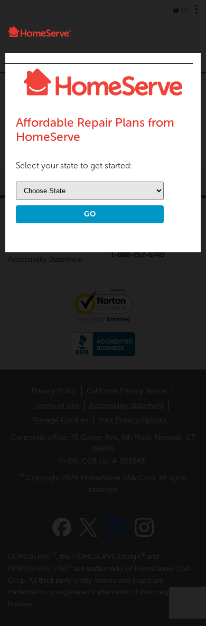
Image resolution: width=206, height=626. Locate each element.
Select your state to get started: (74, 165)
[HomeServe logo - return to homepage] (40, 31)
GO (90, 214)
